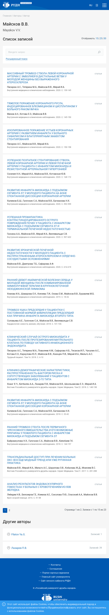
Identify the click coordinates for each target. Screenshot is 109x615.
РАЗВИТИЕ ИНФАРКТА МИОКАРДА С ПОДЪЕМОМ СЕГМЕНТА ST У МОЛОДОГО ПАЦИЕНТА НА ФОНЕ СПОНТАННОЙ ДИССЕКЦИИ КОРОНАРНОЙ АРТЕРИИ (39, 193)
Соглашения (56, 569)
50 (105, 38)
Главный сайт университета (56, 577)
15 (97, 38)
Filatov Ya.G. (18, 534)
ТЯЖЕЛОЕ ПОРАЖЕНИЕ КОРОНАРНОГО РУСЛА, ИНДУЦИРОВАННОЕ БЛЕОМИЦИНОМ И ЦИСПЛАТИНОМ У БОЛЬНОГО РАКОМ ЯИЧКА (42, 106)
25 (101, 38)
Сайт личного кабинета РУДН (56, 581)
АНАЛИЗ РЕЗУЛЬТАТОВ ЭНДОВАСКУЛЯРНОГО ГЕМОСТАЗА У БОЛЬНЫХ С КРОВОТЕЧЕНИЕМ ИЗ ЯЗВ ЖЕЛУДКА (39, 487)
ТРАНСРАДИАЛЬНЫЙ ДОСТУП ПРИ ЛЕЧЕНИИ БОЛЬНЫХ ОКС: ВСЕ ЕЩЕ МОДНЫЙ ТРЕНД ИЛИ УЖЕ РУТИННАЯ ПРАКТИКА (41, 460)
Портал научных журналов (55, 573)
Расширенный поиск (17, 59)
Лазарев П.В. (19, 548)
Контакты (56, 565)
